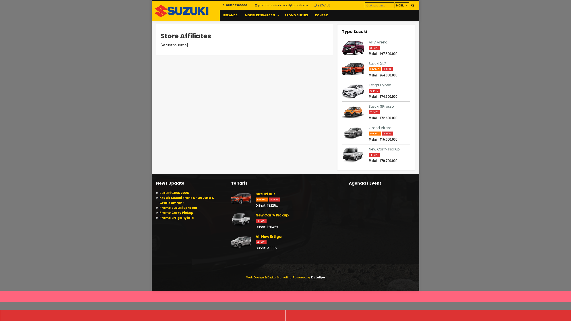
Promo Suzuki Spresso (178, 208)
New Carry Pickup (384, 149)
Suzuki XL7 (377, 63)
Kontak (321, 15)
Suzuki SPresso (381, 106)
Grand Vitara (380, 127)
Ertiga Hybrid (380, 85)
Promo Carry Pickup (176, 212)
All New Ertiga (269, 236)
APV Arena (378, 42)
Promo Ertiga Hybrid (176, 218)
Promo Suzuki (296, 15)
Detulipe (318, 277)
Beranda (230, 15)
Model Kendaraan (260, 15)
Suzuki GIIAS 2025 (174, 193)
